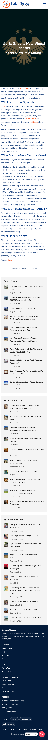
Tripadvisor (41, 729)
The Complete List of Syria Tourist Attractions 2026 (23, 461)
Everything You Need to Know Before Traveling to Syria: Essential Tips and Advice (25, 590)
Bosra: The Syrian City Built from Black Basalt (25, 417)
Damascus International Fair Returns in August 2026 (26, 361)
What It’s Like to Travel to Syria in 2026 (25, 617)
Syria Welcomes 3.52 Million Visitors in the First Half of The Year (26, 350)
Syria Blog (5, 655)
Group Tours (6, 671)
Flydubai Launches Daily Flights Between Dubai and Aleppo (26, 383)
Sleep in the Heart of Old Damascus (24, 471)
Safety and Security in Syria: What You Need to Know (25, 526)
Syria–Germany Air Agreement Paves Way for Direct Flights (27, 372)
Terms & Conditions (9, 711)
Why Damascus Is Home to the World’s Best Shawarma (27, 502)
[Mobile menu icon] (44, 4)
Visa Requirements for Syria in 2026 (24, 536)
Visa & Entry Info (8, 684)
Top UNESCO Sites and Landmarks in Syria (25, 556)
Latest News (23, 268)
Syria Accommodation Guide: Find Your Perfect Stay (25, 545)
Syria (3, 106)
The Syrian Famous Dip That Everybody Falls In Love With (25, 480)
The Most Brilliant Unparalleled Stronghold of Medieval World (23, 491)
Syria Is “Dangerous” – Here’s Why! (23, 609)
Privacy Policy (7, 708)
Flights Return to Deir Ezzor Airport (24, 308)
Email (18, 729)
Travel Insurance (8, 691)
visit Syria (24, 88)
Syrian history (30, 119)
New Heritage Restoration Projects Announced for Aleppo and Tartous (23, 339)
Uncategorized (33, 268)
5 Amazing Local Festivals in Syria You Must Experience (25, 567)
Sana (10, 260)
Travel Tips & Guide (9, 681)
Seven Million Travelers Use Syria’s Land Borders (26, 287)
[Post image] (6, 287)
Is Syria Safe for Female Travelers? (24, 601)
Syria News (6, 659)
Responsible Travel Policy (11, 704)
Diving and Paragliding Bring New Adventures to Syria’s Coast (24, 328)
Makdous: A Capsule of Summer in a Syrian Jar (27, 450)
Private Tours (6, 668)
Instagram (25, 729)
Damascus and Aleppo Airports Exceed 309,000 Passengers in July (25, 298)
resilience (34, 122)
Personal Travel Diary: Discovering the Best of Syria (25, 578)
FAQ (3, 652)
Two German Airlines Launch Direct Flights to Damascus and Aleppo (24, 317)
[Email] (42, 734)
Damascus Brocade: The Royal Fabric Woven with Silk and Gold (24, 406)
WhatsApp (12, 729)
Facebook (33, 729)
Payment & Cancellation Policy (13, 701)
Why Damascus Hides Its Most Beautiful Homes (25, 439)
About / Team (7, 648)
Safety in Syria (7, 688)
